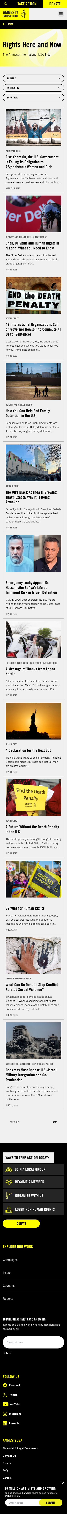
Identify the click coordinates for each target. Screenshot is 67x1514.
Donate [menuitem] (58, 4)
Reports (8, 1298)
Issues (7, 1272)
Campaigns (10, 1259)
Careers (7, 1477)
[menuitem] (5, 4)
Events (7, 1463)
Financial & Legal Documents (20, 1448)
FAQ (5, 1470)
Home (10, 24)
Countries (9, 1285)
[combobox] (33, 78)
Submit (7, 1353)
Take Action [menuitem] (27, 3)
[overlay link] (33, 150)
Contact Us (9, 1455)
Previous (14, 1122)
